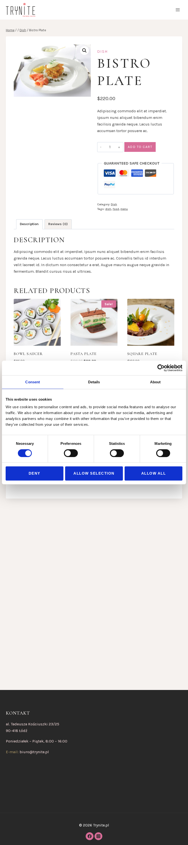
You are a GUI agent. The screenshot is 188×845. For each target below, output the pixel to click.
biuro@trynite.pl (34, 752)
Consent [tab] (32, 382)
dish (108, 209)
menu (124, 209)
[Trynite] (20, 10)
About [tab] (155, 382)
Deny (34, 473)
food (116, 209)
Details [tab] (94, 382)
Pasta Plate (83, 353)
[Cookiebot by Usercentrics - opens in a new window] (161, 368)
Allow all (153, 473)
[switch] (71, 453)
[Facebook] (90, 836)
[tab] (29, 224)
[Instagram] (98, 836)
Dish (102, 51)
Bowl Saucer (28, 353)
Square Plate (142, 353)
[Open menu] (177, 9)
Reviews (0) (58, 224)
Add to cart (140, 147)
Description (29, 224)
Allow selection (94, 473)
